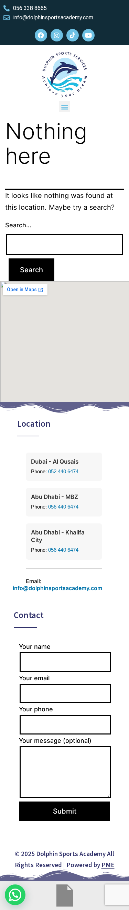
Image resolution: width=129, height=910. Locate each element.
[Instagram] (57, 35)
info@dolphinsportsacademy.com (57, 588)
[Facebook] (41, 35)
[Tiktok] (72, 35)
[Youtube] (88, 35)
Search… (18, 225)
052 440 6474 (63, 471)
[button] (64, 106)
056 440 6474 (63, 507)
